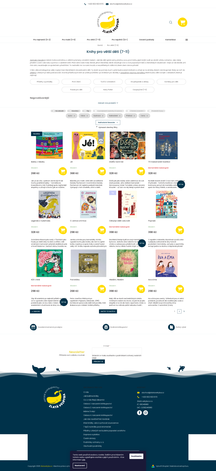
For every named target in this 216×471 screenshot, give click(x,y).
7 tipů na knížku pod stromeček (97, 426)
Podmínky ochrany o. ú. (93, 442)
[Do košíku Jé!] (102, 171)
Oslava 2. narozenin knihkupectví (97, 407)
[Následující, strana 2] (179, 311)
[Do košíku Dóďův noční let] (141, 171)
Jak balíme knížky (91, 396)
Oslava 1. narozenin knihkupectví (97, 403)
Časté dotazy (89, 438)
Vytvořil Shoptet (162, 466)
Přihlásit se (98, 361)
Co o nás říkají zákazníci (93, 400)
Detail (181, 184)
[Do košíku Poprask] (180, 230)
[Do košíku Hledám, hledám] (141, 288)
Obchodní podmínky (92, 446)
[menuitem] (42, 40)
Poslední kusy (157, 111)
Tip (88, 111)
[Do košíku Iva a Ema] (180, 288)
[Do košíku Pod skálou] (102, 288)
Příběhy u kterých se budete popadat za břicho (104, 430)
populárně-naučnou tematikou (133, 73)
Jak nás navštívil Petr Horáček (96, 419)
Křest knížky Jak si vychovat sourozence (100, 423)
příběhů (33, 73)
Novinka (75, 111)
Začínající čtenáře (37, 60)
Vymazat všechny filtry (108, 127)
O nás (86, 392)
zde (83, 459)
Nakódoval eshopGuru (179, 466)
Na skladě (59, 111)
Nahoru (37, 311)
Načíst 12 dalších (108, 311)
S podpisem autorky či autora (110, 111)
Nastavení (80, 465)
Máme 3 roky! (89, 411)
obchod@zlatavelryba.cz (153, 392)
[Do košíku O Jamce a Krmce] (102, 230)
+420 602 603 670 (149, 397)
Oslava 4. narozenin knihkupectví (97, 415)
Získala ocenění (136, 111)
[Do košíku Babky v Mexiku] (62, 171)
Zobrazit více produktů (107, 103)
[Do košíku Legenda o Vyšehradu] (62, 230)
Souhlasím (136, 456)
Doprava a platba (91, 434)
